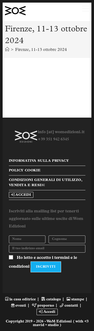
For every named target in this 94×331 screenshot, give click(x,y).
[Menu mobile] (83, 11)
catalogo (53, 299)
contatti (70, 306)
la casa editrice (22, 299)
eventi (20, 306)
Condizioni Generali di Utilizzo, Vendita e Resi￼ (45, 182)
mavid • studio (46, 325)
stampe (77, 299)
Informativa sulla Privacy (39, 161)
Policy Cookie (25, 170)
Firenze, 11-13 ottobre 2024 (41, 50)
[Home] (7, 50)
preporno (45, 306)
